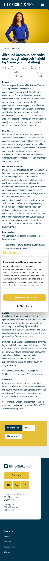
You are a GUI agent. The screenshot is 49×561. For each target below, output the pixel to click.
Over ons (7, 542)
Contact (16, 475)
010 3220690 (9, 510)
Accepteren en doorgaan (24, 298)
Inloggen (29, 428)
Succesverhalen (10, 547)
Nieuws (7, 537)
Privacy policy (9, 531)
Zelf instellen (23, 306)
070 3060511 (9, 500)
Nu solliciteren (13, 428)
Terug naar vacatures (11, 48)
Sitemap (7, 552)
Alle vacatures (13, 436)
